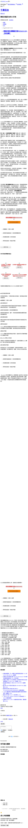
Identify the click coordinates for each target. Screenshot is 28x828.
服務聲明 (14, 810)
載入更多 (2, 723)
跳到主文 (3, 13)
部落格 (4, 24)
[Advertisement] (14, 775)
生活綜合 (11, 20)
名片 (4, 25)
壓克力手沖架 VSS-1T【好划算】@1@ (12, 694)
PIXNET (6, 808)
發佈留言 (2, 731)
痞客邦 (7, 715)
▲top (2, 721)
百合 (2, 708)
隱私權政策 (23, 808)
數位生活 (11, 719)
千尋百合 (5, 10)
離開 (7, 825)
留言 (11, 715)
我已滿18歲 (3, 825)
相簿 (4, 22)
